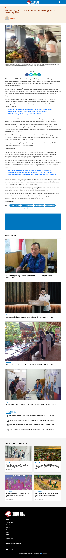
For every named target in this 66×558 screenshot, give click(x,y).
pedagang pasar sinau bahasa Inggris (16, 208)
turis (42, 205)
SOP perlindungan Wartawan (13, 546)
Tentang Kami (9, 538)
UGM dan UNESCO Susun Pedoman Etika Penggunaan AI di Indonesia (29, 170)
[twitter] (31, 75)
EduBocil (8, 519)
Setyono (12, 18)
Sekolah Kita (9, 522)
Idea (7, 529)
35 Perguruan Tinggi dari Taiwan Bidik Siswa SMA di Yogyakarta (27, 111)
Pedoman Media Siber (11, 541)
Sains (7, 532)
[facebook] (27, 75)
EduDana (8, 534)
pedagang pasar (50, 205)
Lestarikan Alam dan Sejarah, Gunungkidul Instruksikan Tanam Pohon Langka (32, 174)
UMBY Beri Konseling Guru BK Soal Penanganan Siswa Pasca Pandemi (30, 172)
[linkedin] (39, 75)
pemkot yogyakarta (27, 205)
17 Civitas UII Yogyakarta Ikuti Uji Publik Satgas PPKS (24, 114)
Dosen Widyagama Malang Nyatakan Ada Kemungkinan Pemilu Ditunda (30, 109)
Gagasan (7, 8)
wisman (37, 205)
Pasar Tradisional (15, 205)
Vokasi (8, 524)
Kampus (8, 527)
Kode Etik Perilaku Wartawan (13, 543)
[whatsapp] (35, 75)
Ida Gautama (11, 201)
